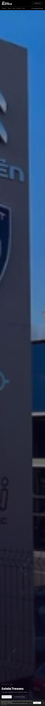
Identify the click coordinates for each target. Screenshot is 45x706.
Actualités (9, 8)
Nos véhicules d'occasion (19, 696)
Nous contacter (6, 696)
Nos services (18, 8)
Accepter (37, 702)
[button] (5, 8)
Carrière (23, 8)
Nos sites (13, 8)
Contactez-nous (37, 3)
